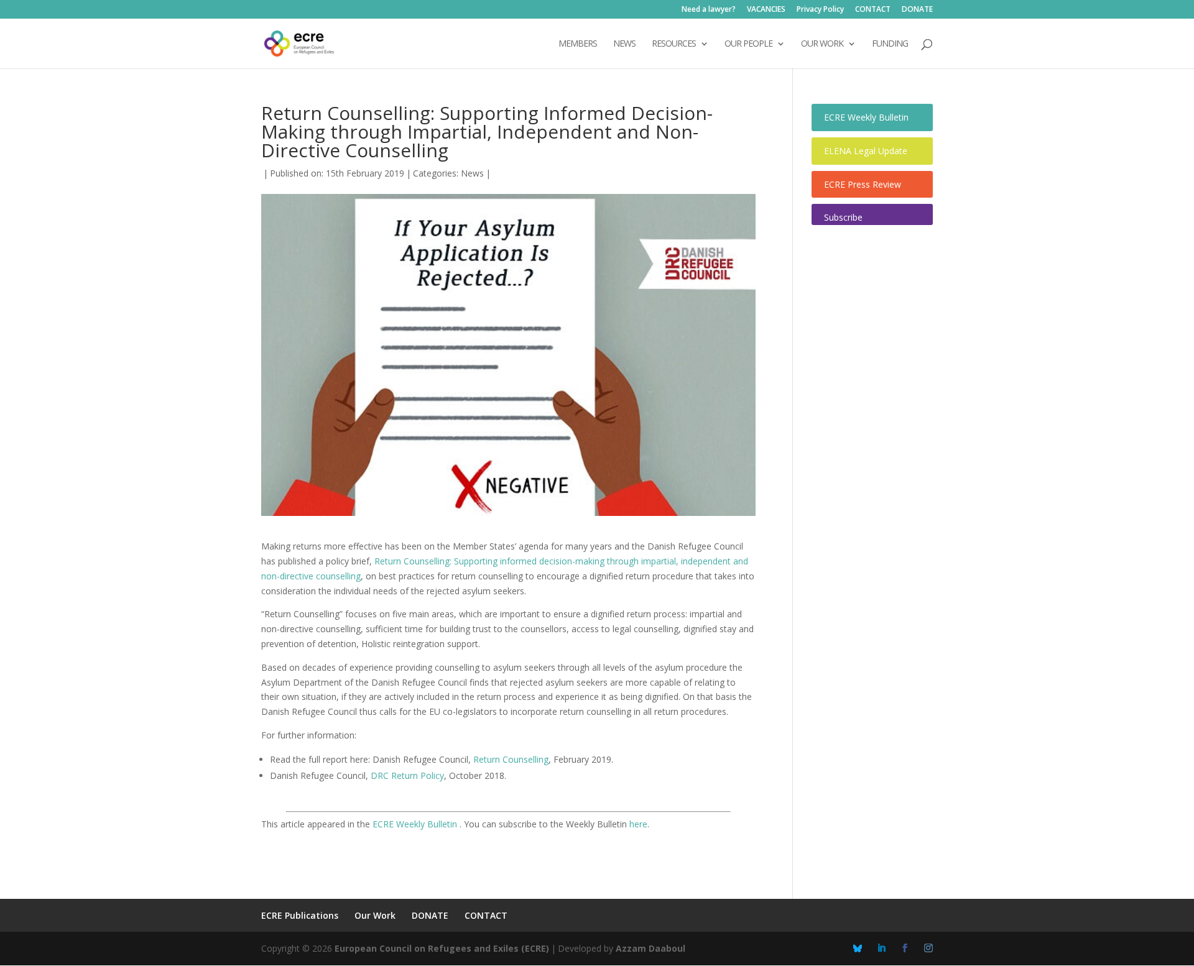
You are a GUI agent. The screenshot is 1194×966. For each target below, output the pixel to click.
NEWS (624, 44)
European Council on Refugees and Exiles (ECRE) (442, 948)
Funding (890, 44)
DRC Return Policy (407, 775)
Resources (674, 44)
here (638, 824)
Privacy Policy (820, 10)
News (472, 173)
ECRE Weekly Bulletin (416, 824)
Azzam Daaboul (650, 948)
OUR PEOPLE (748, 44)
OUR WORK (822, 44)
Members (577, 44)
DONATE (917, 10)
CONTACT (873, 10)
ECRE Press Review (862, 184)
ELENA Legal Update (865, 151)
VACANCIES (766, 10)
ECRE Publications (299, 915)
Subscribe (843, 217)
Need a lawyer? (709, 10)
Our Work (375, 915)
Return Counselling (510, 759)
